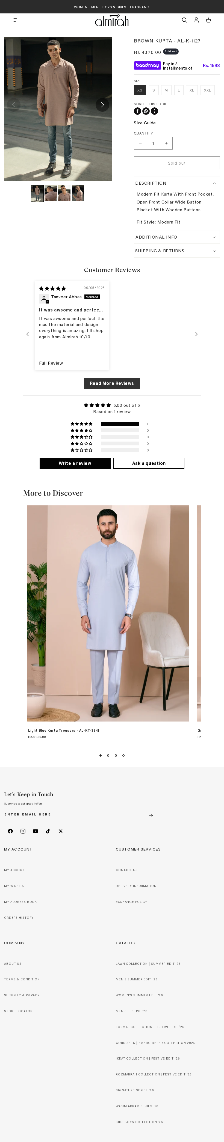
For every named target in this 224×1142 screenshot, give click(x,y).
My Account (15, 870)
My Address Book (20, 902)
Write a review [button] (75, 463)
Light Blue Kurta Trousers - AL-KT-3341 (63, 730)
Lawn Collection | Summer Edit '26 (148, 964)
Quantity (143, 133)
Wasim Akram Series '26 (137, 1106)
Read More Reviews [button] (112, 383)
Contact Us (127, 870)
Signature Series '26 (135, 1090)
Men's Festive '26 (131, 1011)
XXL (209, 91)
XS (141, 91)
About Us (13, 964)
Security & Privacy (22, 995)
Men (95, 7)
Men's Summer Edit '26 (136, 979)
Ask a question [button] (149, 463)
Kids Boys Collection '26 (139, 1122)
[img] (52, 288)
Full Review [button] (51, 363)
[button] (16, 20)
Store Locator (18, 1011)
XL (194, 91)
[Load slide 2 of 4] (108, 755)
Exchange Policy (131, 902)
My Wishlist (15, 886)
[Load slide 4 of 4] (123, 755)
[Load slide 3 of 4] (116, 755)
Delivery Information (136, 886)
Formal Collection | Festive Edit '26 (150, 1027)
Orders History (19, 918)
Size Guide (145, 122)
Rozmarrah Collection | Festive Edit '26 (153, 1074)
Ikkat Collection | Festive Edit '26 (148, 1058)
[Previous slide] (27, 334)
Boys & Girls (114, 7)
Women (80, 7)
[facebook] (137, 111)
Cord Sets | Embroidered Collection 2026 (155, 1043)
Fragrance (140, 7)
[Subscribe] (151, 815)
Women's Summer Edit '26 (139, 995)
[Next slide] (196, 334)
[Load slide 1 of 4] (100, 755)
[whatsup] (146, 111)
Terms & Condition (22, 979)
